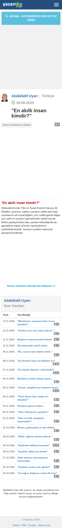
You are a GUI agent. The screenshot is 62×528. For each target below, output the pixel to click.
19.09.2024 (24, 103)
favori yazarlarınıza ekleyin (17, 125)
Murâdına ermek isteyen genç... (35, 378)
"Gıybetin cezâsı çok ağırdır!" (34, 467)
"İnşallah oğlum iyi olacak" (32, 451)
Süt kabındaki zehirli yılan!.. (33, 345)
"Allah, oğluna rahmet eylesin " (35, 436)
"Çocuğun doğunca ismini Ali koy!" (37, 473)
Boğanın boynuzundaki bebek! (34, 339)
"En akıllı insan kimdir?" (28, 113)
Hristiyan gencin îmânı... (31, 406)
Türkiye (48, 96)
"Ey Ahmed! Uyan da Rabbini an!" (36, 360)
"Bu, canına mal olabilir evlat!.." (35, 351)
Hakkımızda (44, 525)
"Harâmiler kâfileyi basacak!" (33, 445)
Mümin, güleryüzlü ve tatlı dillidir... (36, 427)
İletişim (16, 525)
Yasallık (32, 525)
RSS (24, 525)
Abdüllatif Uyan (24, 96)
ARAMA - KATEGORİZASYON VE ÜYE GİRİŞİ (32, 18)
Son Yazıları (14, 306)
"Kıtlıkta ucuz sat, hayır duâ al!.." (36, 330)
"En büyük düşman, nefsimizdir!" (36, 369)
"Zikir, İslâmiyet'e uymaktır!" (33, 412)
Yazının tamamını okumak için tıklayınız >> (31, 285)
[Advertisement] (31, 58)
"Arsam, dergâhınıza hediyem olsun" (38, 387)
